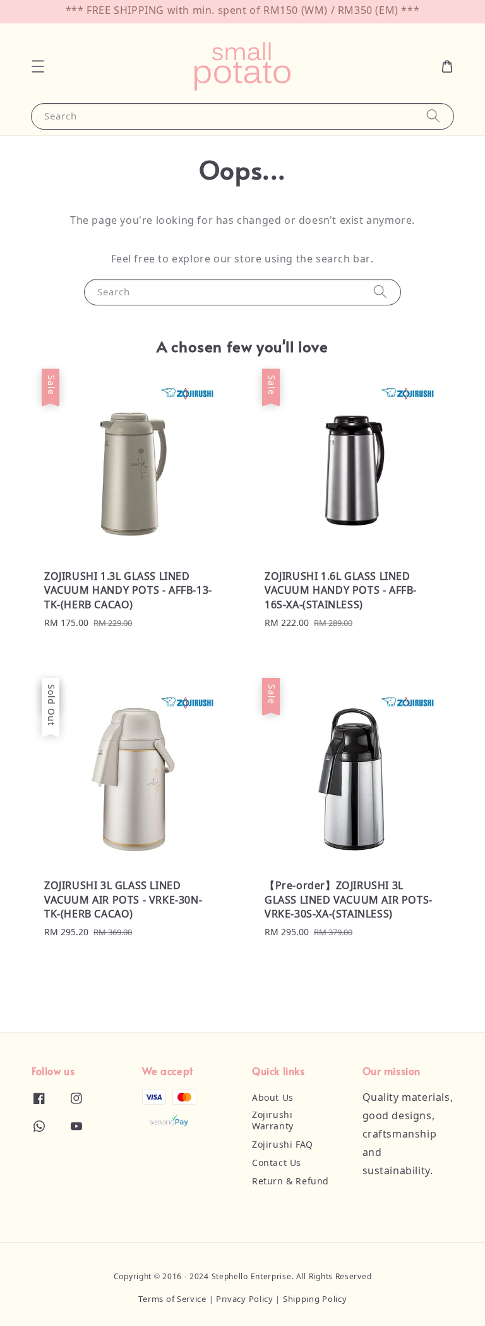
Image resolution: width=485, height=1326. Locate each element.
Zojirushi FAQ (282, 1145)
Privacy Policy (244, 1299)
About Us (273, 1098)
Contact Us (276, 1163)
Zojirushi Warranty (273, 1121)
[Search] (433, 116)
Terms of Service (172, 1299)
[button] (38, 66)
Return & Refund (290, 1182)
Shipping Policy (315, 1299)
